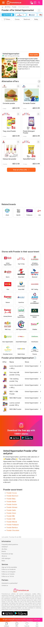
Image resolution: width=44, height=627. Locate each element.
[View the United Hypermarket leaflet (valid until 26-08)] (9, 68)
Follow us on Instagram (8, 572)
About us (4, 556)
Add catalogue (6, 558)
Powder (14, 7)
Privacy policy (20, 621)
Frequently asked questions (10, 544)
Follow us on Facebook (9, 569)
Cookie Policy (29, 621)
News (3, 560)
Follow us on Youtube (8, 574)
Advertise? (5, 547)
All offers (7, 7)
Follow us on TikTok (8, 576)
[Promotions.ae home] (14, 3)
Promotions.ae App (7, 554)
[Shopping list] (35, 2)
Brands (4, 551)
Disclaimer (30, 619)
